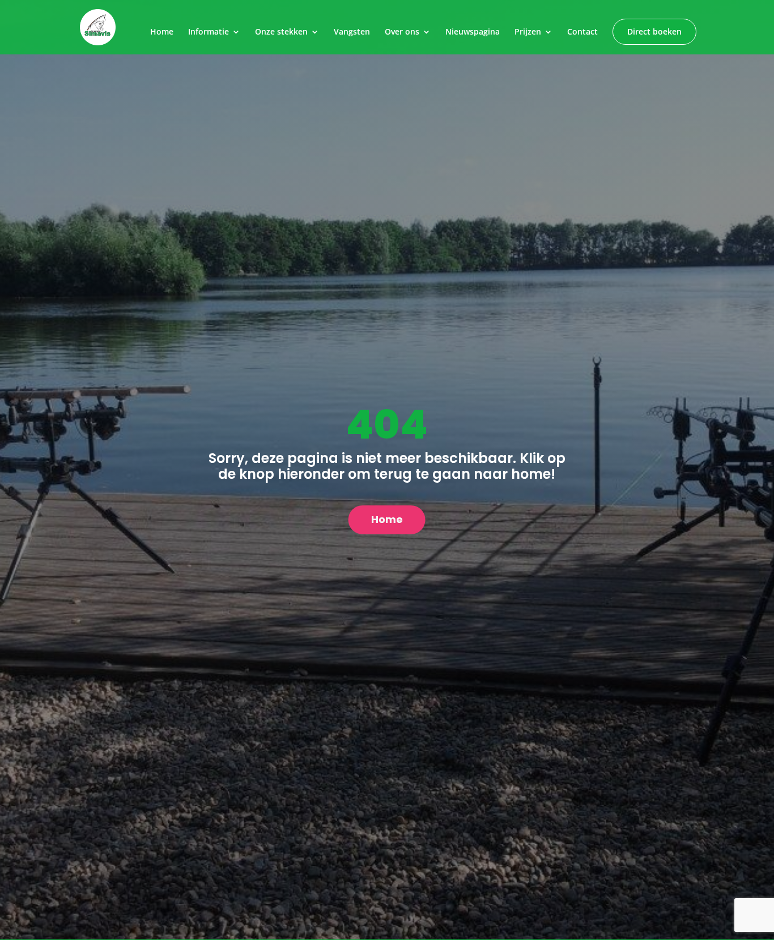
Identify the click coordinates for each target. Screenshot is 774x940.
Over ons (402, 32)
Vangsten (352, 32)
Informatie (208, 32)
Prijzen (527, 32)
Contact (582, 32)
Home (161, 32)
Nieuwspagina (472, 32)
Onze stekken (281, 32)
